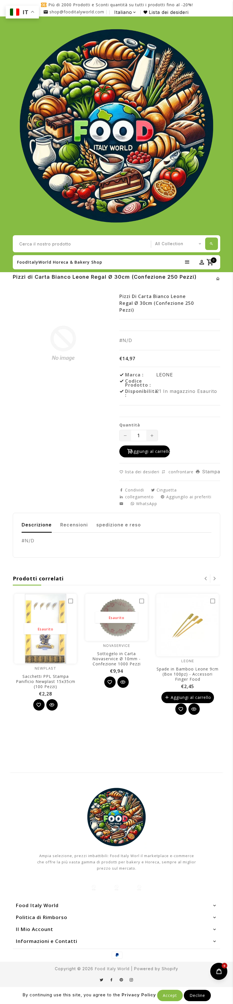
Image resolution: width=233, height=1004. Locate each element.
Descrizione (37, 525)
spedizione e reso (118, 525)
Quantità (129, 425)
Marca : (134, 375)
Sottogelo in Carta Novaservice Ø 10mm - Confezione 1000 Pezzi (116, 658)
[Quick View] (52, 705)
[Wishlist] (39, 705)
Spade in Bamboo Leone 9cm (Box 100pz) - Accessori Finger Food (188, 674)
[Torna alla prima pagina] (218, 278)
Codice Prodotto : (138, 383)
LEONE (164, 375)
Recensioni (74, 525)
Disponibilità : (140, 393)
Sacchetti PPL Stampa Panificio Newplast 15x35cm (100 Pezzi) (45, 681)
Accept (170, 995)
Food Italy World (112, 968)
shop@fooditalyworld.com (76, 11)
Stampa (210, 471)
